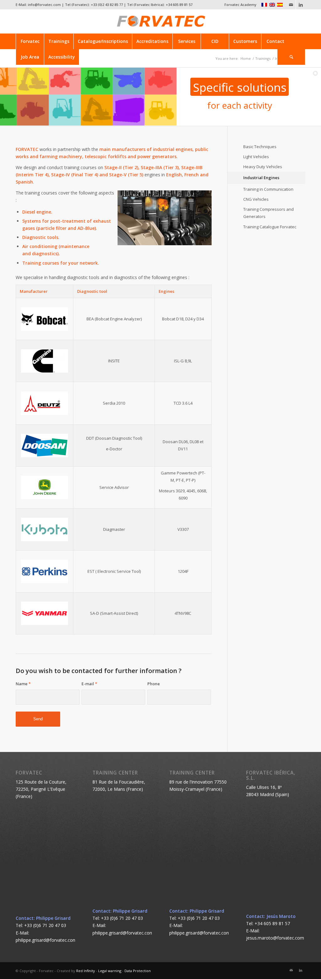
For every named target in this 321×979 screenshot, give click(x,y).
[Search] (291, 57)
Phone (153, 683)
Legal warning (109, 970)
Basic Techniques (259, 146)
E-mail (89, 683)
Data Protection (137, 970)
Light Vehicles (256, 156)
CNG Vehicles (256, 199)
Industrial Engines (261, 177)
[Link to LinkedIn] (300, 4)
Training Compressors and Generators (268, 212)
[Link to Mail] (291, 4)
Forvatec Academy (240, 4)
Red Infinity (85, 970)
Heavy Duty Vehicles (262, 166)
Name (23, 683)
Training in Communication (268, 189)
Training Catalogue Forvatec (269, 227)
